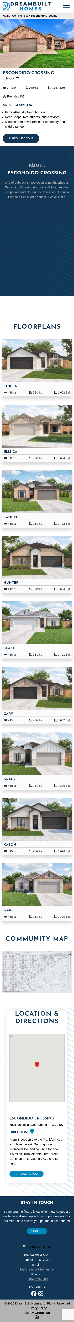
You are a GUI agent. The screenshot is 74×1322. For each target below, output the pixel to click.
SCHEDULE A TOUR (21, 138)
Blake (9, 648)
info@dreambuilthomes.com (37, 1269)
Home (6, 15)
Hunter (11, 583)
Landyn (11, 517)
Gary (8, 714)
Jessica (10, 452)
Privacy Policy (37, 1308)
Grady (10, 779)
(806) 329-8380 (37, 1279)
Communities (20, 15)
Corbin (11, 386)
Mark (9, 910)
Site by (37, 1312)
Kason (10, 845)
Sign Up (37, 1230)
